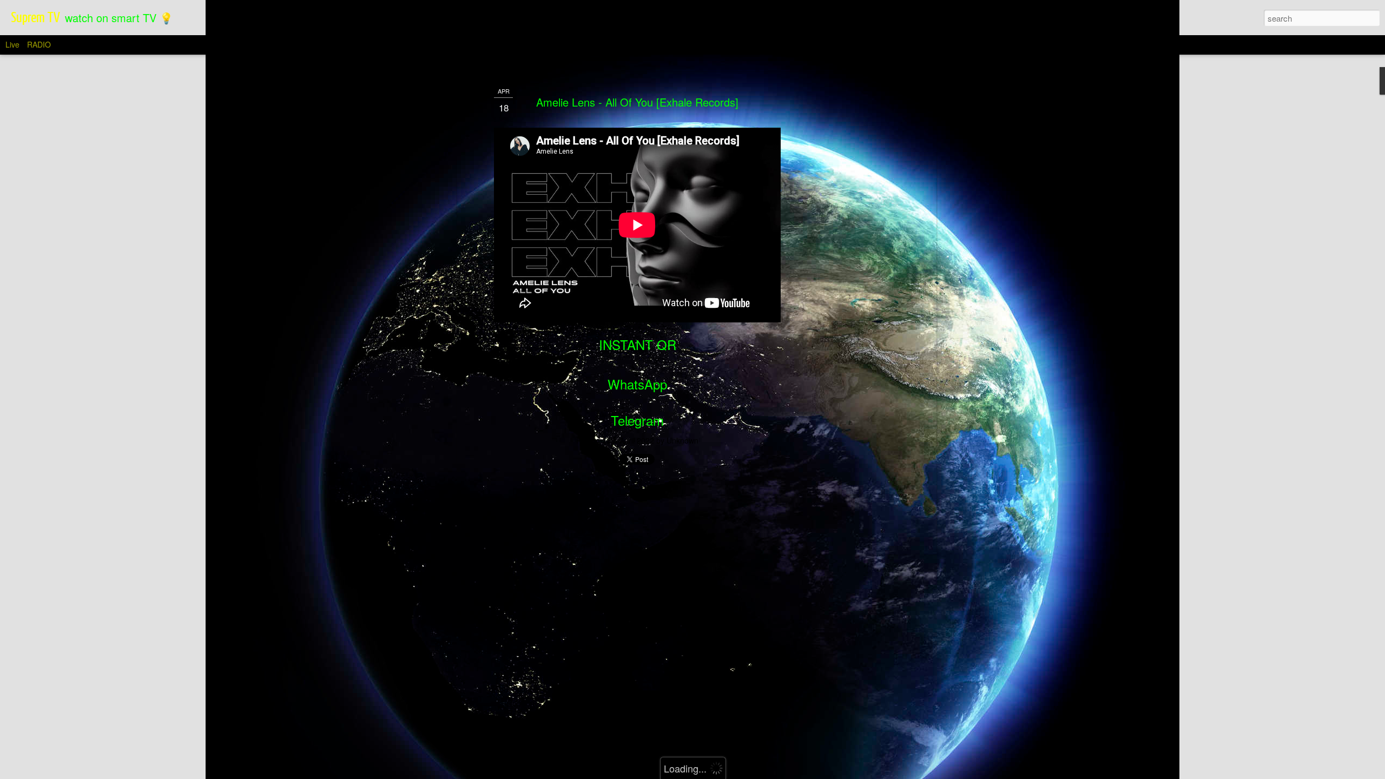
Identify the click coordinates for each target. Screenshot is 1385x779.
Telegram (637, 420)
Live (12, 44)
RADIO (39, 44)
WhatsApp (637, 383)
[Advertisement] (840, 255)
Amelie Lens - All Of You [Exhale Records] (637, 102)
